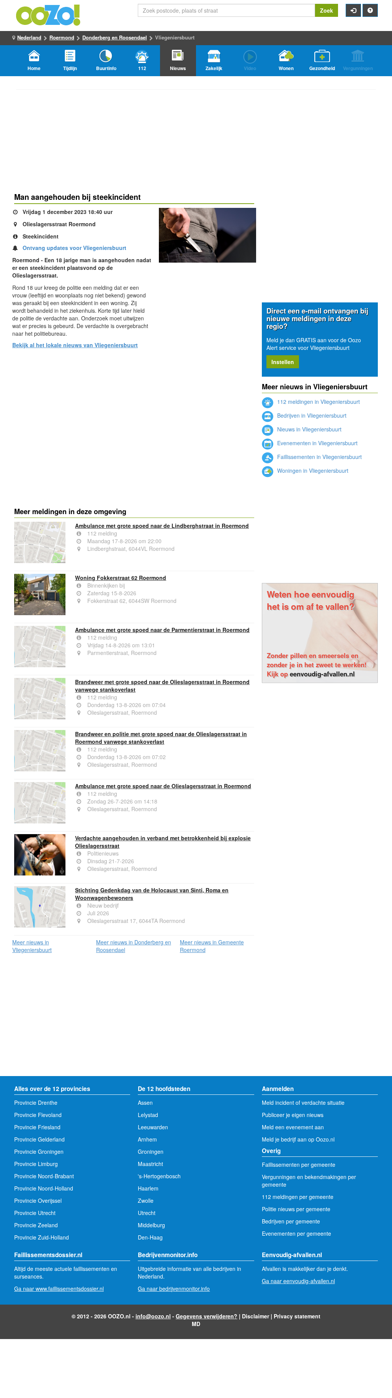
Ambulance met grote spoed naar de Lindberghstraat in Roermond (162, 525)
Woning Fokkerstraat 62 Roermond (120, 577)
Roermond (61, 37)
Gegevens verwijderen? (206, 1316)
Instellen (282, 362)
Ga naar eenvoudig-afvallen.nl (298, 1281)
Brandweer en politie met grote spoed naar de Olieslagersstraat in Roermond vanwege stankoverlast (161, 737)
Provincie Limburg (36, 1164)
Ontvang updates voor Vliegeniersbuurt (74, 248)
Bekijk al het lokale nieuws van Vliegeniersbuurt (75, 345)
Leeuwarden (153, 1127)
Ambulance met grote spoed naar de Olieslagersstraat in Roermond (163, 786)
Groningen (150, 1151)
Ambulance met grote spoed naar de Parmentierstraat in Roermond (162, 630)
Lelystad (148, 1115)
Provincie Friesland (37, 1127)
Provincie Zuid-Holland (41, 1237)
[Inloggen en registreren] (353, 10)
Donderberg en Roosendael (114, 37)
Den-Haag (150, 1237)
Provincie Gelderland (39, 1139)
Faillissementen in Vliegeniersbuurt (319, 457)
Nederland (29, 37)
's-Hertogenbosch (159, 1176)
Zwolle (146, 1200)
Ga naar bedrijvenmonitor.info (174, 1288)
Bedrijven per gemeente (291, 1221)
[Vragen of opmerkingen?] (370, 10)
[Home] (48, 14)
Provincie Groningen (39, 1151)
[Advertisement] (134, 413)
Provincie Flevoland (38, 1115)
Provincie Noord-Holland (43, 1188)
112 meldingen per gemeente (297, 1196)
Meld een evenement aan (293, 1127)
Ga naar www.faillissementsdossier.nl (59, 1288)
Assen (145, 1102)
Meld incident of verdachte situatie (303, 1102)
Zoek (326, 10)
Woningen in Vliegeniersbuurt (312, 470)
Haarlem (148, 1188)
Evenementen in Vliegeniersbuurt (317, 443)
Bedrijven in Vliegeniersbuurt (311, 415)
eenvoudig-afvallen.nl (322, 673)
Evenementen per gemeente (296, 1233)
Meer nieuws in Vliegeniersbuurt (32, 946)
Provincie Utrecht (35, 1213)
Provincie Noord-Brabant (44, 1176)
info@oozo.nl (153, 1316)
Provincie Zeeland (36, 1225)
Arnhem (147, 1139)
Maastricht (150, 1164)
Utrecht (146, 1213)
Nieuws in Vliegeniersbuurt (308, 429)
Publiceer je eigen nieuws (292, 1115)
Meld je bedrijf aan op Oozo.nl (298, 1139)
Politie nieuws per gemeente (296, 1209)
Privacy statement (297, 1316)
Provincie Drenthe (35, 1102)
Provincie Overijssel (38, 1200)
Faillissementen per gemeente (298, 1164)
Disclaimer (255, 1316)
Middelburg (151, 1225)
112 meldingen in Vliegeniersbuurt (318, 401)
